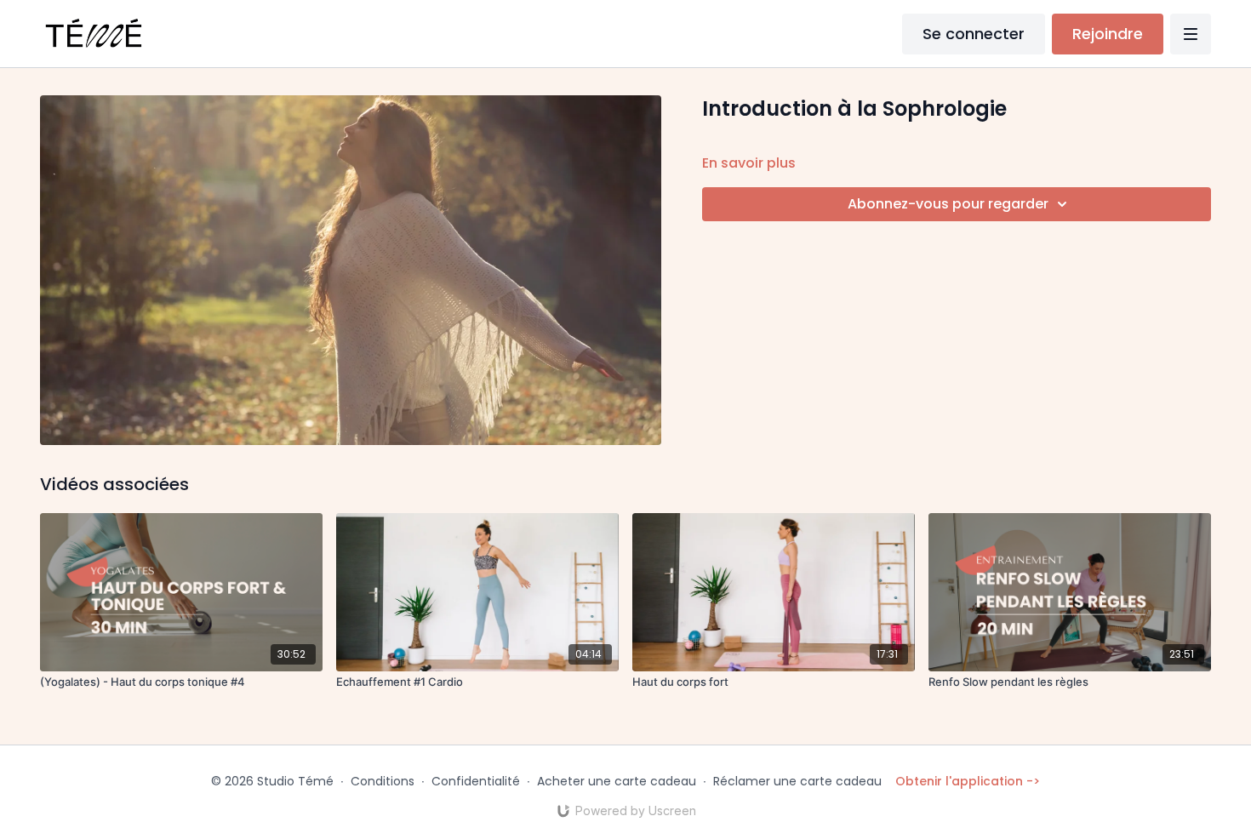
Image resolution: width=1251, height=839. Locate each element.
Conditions (382, 781)
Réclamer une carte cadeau (797, 781)
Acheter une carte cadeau (616, 781)
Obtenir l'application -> (967, 781)
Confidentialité (475, 781)
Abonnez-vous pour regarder (948, 204)
